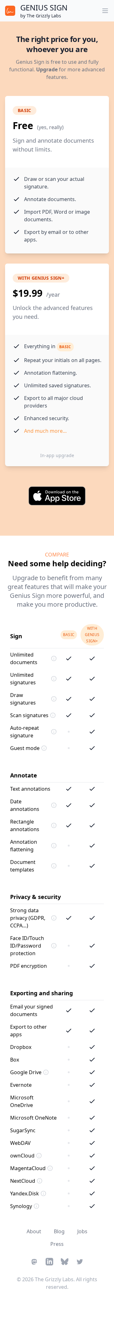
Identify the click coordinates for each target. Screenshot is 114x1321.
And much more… (45, 430)
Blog (59, 1231)
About (34, 1231)
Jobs (82, 1231)
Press (57, 1244)
